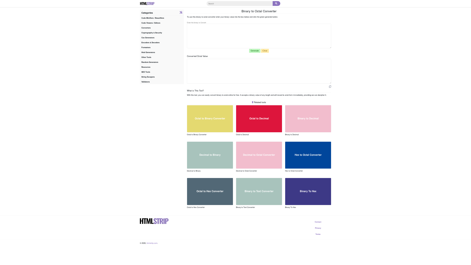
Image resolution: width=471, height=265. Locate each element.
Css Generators (147, 37)
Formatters (145, 47)
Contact (318, 222)
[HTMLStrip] (147, 3)
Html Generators (148, 52)
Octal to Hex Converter (196, 207)
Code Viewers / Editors (150, 23)
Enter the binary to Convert (196, 22)
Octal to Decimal (242, 134)
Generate (255, 51)
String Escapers (148, 77)
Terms (318, 234)
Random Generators (149, 62)
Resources (145, 67)
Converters (146, 27)
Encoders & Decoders (150, 42)
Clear (264, 51)
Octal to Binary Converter (197, 134)
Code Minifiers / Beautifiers (152, 18)
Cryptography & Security (151, 32)
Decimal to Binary (194, 171)
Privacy (318, 228)
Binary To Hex (290, 207)
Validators (145, 81)
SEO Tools (145, 72)
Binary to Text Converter (245, 207)
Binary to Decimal (292, 134)
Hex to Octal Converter (294, 171)
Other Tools (146, 57)
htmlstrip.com (152, 243)
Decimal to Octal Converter (246, 171)
